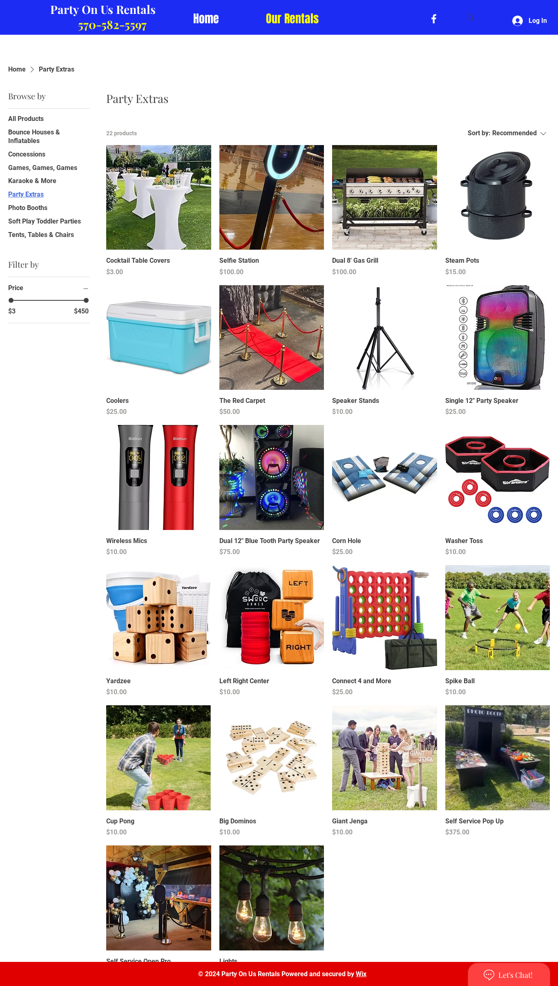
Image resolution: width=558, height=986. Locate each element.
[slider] (11, 300)
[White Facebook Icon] (434, 19)
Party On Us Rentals (103, 9)
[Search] (470, 17)
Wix (361, 974)
